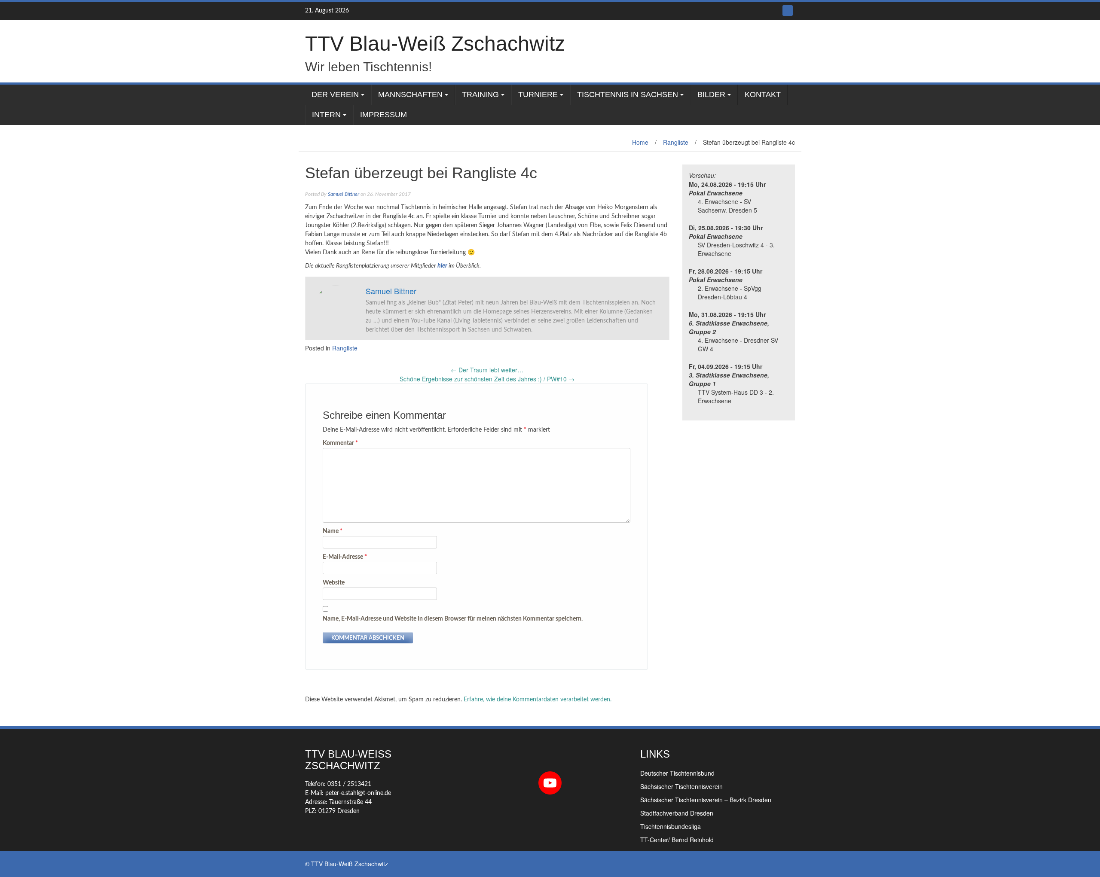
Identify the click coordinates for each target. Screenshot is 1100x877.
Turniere (538, 94)
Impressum (383, 114)
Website (334, 583)
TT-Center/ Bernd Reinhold (677, 839)
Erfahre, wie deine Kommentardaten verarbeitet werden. (537, 700)
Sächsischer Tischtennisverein (681, 786)
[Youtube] (787, 10)
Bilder (711, 94)
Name (332, 531)
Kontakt (763, 94)
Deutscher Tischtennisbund (677, 773)
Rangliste (675, 142)
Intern (326, 114)
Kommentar (340, 443)
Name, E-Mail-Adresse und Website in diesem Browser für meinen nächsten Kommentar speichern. (453, 619)
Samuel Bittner (343, 194)
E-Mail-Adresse (345, 557)
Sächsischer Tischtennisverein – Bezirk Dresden (705, 799)
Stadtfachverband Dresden (676, 813)
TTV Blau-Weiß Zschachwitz (435, 43)
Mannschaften (410, 94)
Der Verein (335, 94)
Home (640, 142)
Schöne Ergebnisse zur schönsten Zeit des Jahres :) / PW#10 (487, 379)
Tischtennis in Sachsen (627, 94)
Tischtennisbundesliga (670, 826)
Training (480, 94)
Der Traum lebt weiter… (487, 369)
